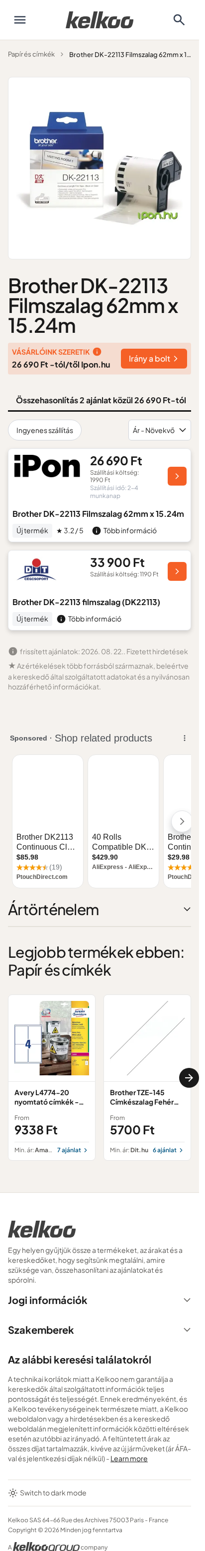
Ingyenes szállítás (44, 430)
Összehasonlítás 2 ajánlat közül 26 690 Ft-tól (101, 400)
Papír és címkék (31, 54)
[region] (99, 1077)
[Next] (189, 1078)
